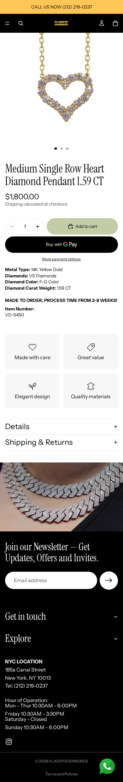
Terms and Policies (61, 774)
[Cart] (115, 23)
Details (17, 426)
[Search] (21, 23)
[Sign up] (109, 580)
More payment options (61, 259)
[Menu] (7, 23)
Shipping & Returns (39, 442)
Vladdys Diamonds (68, 761)
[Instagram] (9, 741)
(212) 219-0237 (31, 686)
